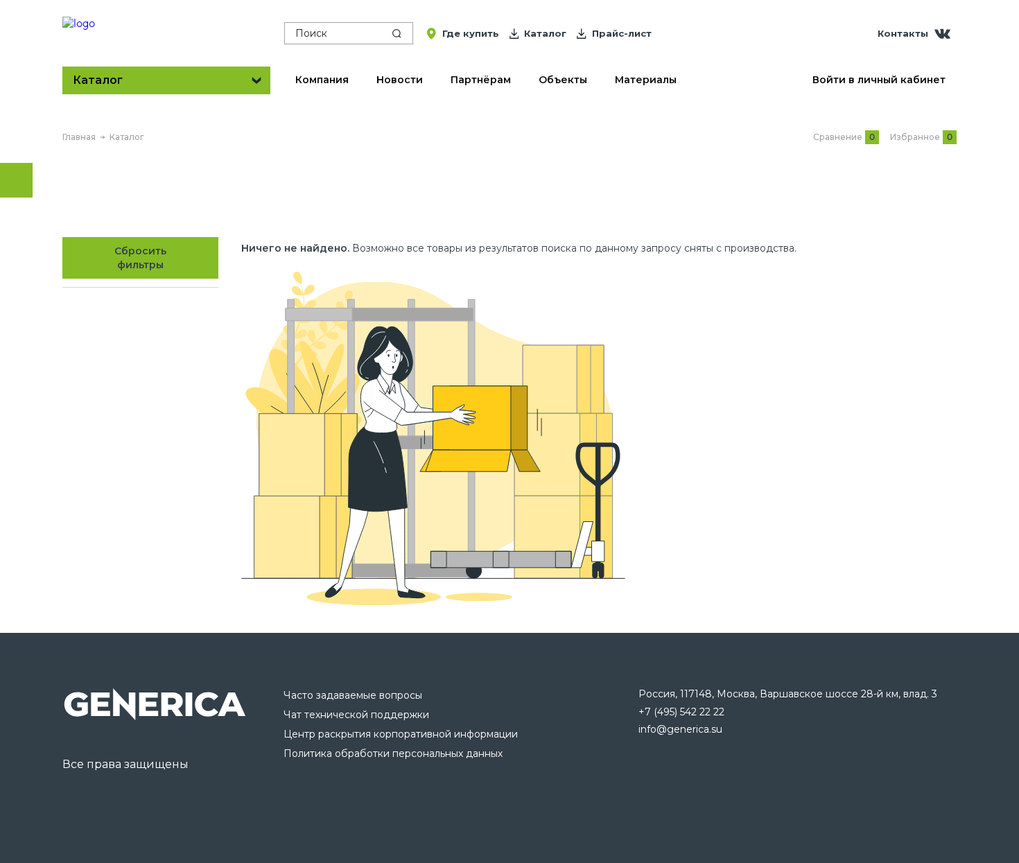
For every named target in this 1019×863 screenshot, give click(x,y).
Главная (79, 137)
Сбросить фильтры (140, 258)
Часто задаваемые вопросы (353, 695)
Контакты (903, 33)
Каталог (127, 137)
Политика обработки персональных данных (393, 753)
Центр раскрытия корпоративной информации (401, 734)
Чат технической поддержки (356, 714)
